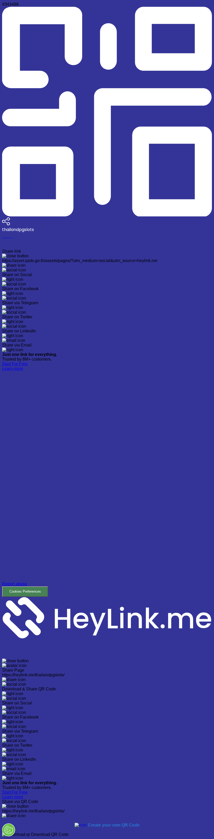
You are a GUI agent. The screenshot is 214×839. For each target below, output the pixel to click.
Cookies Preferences (25, 591)
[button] (107, 484)
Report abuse (14, 584)
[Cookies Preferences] (8, 829)
